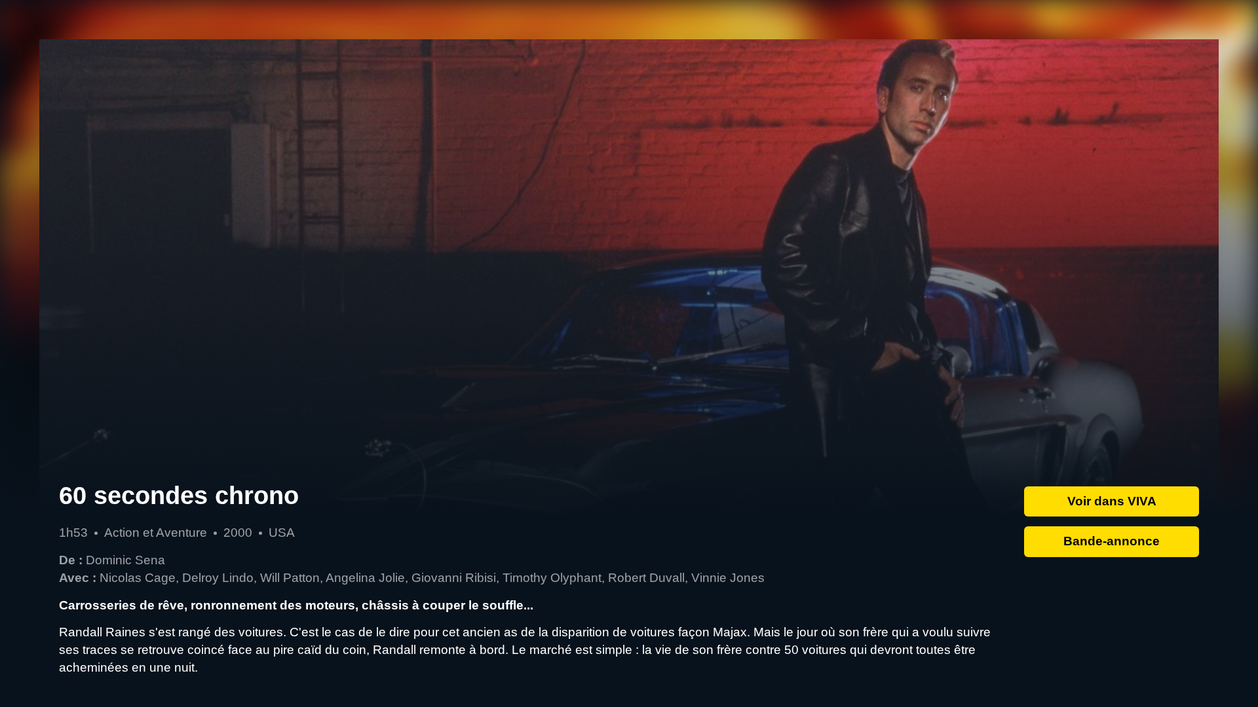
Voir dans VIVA (1111, 501)
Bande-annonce (1111, 541)
